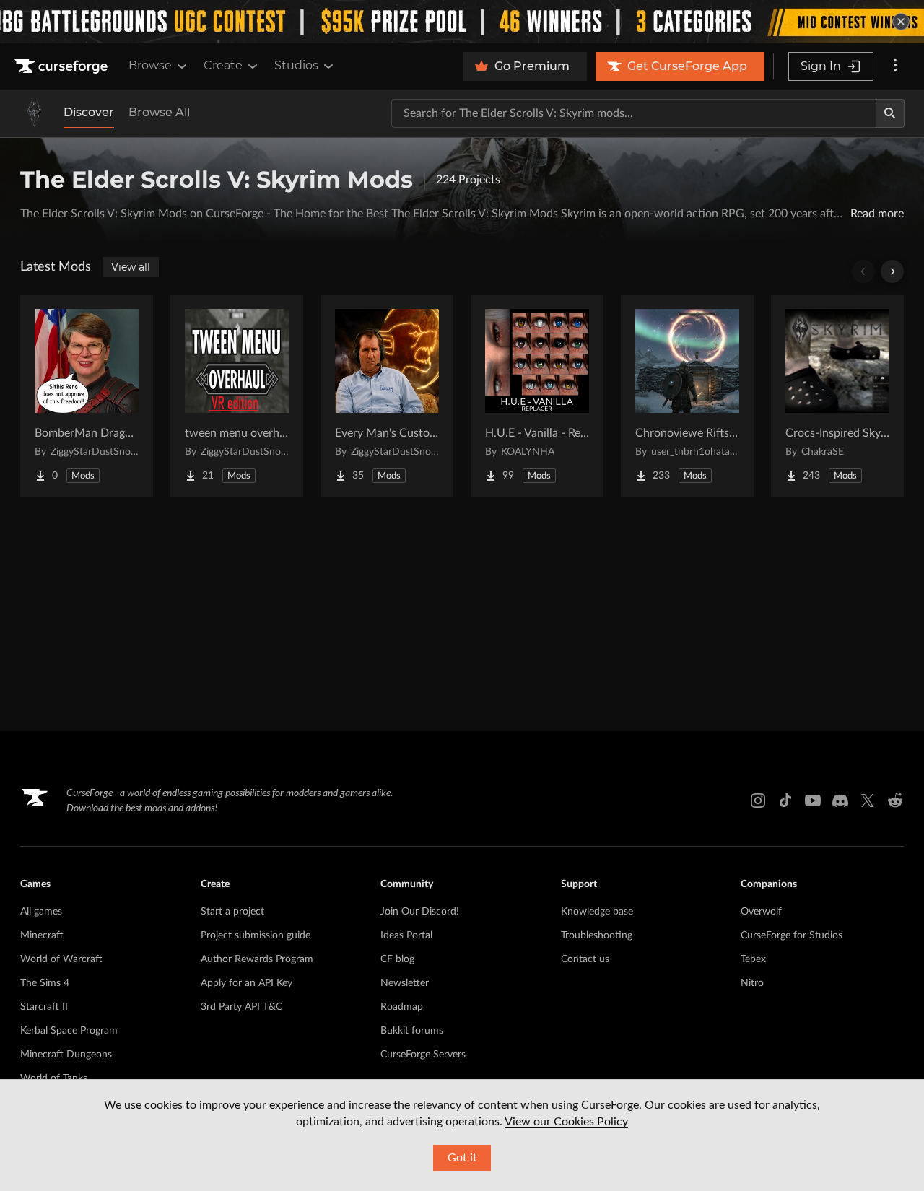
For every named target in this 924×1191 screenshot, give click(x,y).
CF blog (397, 959)
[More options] (895, 66)
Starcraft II (44, 1007)
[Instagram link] (758, 800)
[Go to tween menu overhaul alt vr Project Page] (236, 396)
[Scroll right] (892, 271)
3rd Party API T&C (241, 1007)
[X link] (867, 800)
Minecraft (42, 935)
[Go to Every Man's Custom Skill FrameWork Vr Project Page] (387, 396)
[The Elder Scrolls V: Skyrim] (34, 113)
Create (223, 65)
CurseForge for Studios (791, 935)
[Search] (890, 113)
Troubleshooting (596, 935)
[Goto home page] (62, 66)
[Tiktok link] (785, 800)
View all (130, 267)
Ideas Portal (406, 935)
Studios (296, 65)
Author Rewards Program (257, 959)
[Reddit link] (895, 800)
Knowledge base (597, 912)
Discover (89, 112)
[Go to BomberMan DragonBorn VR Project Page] (86, 396)
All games (41, 912)
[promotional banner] (462, 21)
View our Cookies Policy (566, 1121)
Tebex (753, 959)
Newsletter (404, 983)
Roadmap (401, 1007)
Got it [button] (462, 1158)
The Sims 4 (44, 983)
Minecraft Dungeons (66, 1055)
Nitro (752, 983)
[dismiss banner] (901, 21)
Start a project (232, 912)
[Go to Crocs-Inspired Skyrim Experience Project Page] (837, 396)
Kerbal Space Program (69, 1031)
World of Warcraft (61, 959)
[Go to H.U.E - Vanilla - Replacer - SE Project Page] (537, 396)
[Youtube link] (812, 800)
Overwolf (761, 912)
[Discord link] (840, 800)
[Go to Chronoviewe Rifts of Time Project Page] (687, 396)
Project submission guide (255, 935)
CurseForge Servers (423, 1055)
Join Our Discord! (419, 912)
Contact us (585, 959)
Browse (150, 65)
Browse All (159, 112)
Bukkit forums (411, 1031)
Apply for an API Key (246, 983)
